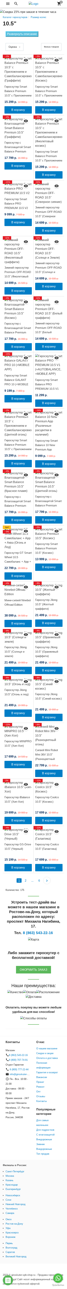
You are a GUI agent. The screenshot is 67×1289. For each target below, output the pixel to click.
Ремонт (40, 1086)
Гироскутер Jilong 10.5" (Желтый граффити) (46, 604)
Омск (9, 1219)
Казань (9, 1180)
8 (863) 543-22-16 (18, 1055)
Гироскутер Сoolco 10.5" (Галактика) (47, 846)
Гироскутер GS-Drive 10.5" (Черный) (17, 846)
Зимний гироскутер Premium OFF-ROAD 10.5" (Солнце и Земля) (48, 270)
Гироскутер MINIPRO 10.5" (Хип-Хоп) (18, 743)
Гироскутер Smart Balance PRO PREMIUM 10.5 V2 (16, 203)
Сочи (8, 1199)
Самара (10, 1213)
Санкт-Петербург (15, 1171)
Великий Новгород (16, 1256)
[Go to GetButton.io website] (58, 1285)
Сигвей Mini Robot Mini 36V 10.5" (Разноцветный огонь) (46, 757)
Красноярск (12, 1232)
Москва (10, 1175)
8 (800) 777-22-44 (18, 1069)
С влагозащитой (45, 1134)
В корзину (18, 109)
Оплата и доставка (47, 1058)
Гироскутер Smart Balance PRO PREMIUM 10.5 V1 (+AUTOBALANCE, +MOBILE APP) (47, 388)
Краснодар (12, 1184)
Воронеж (10, 1237)
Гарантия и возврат (47, 1072)
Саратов (10, 1252)
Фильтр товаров (51, 47)
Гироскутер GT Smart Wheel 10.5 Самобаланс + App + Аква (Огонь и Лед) (18, 559)
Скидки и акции (44, 1053)
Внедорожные (44, 1139)
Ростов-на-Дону (14, 1223)
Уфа (8, 1228)
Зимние (40, 1144)
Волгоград (11, 1247)
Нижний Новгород (15, 1204)
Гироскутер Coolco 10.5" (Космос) (47, 799)
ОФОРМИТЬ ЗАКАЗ (33, 969)
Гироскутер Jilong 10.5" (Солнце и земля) (15, 652)
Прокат (40, 1082)
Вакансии (41, 1077)
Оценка (13, 46)
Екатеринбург (13, 1189)
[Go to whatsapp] (58, 1278)
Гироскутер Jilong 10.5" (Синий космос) (48, 696)
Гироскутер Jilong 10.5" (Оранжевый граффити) (46, 652)
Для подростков (45, 1129)
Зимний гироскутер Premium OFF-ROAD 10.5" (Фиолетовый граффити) (17, 274)
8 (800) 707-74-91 (18, 1060)
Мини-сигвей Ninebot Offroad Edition (17, 602)
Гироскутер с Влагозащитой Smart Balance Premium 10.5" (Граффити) (17, 149)
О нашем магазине (46, 1048)
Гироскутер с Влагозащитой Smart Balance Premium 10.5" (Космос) (17, 330)
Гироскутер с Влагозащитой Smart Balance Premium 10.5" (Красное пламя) (17, 505)
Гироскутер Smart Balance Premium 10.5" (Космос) (46, 548)
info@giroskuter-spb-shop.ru (25, 1074)
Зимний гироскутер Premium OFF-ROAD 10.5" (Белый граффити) (48, 330)
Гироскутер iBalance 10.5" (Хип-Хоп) (17, 799)
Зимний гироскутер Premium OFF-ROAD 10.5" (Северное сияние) (48, 214)
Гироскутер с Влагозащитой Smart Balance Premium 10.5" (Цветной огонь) (48, 503)
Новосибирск (13, 1195)
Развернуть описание (22, 34)
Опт (38, 1091)
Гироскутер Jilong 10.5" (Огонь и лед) (16, 692)
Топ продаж (42, 1153)
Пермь (9, 1243)
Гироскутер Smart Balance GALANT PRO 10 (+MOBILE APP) (16, 382)
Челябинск (12, 1208)
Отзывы (40, 1096)
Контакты (41, 1101)
